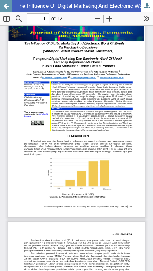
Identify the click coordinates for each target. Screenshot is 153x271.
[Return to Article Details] (6, 6)
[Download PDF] (147, 6)
